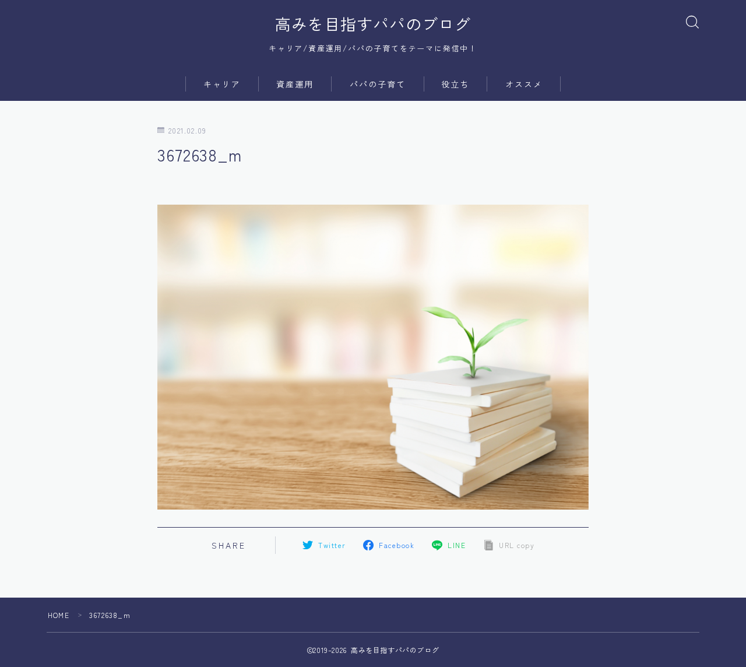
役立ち (455, 84)
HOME (58, 615)
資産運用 (295, 84)
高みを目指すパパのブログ (373, 24)
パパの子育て (378, 84)
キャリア (222, 84)
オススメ (524, 84)
